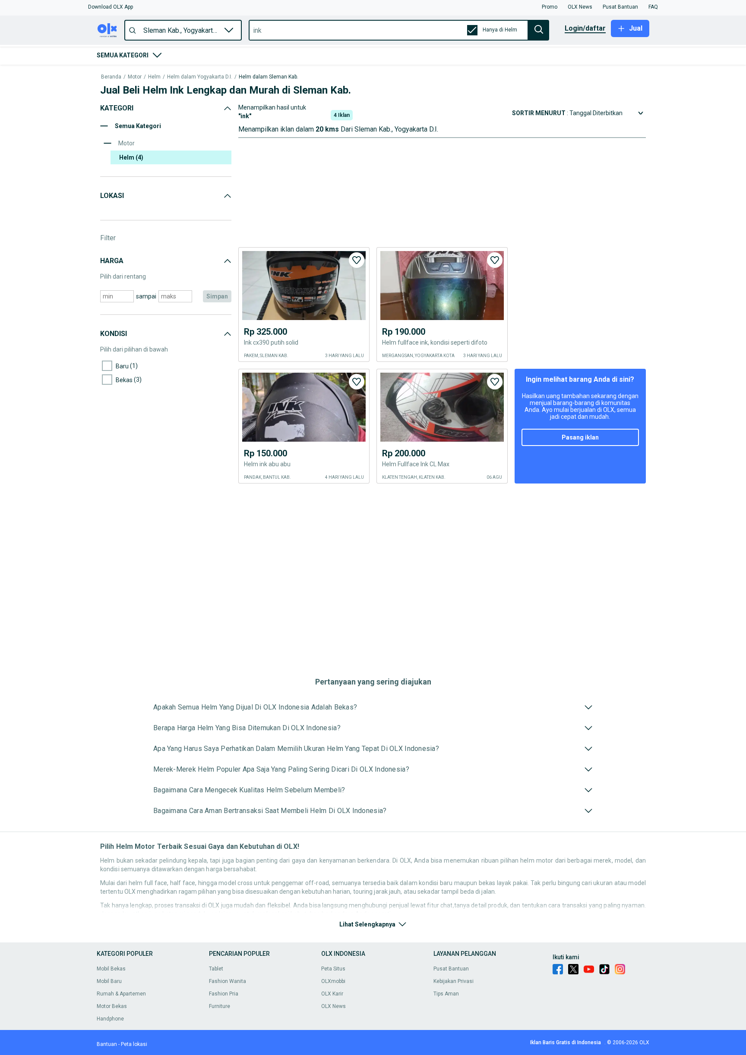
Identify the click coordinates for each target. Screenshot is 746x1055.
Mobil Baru (109, 981)
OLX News (333, 1006)
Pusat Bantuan (451, 969)
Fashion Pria (223, 994)
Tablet (216, 969)
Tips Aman (446, 994)
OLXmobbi (333, 981)
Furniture (219, 1006)
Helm (154, 77)
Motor (135, 77)
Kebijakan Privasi (453, 981)
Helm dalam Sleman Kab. (268, 77)
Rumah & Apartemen (121, 994)
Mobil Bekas (111, 969)
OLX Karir (332, 994)
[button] (110, 6)
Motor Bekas (112, 1006)
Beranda (111, 77)
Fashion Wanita (227, 981)
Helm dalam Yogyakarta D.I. (199, 77)
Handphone (110, 1019)
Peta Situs (333, 969)
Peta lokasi (134, 1044)
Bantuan (107, 1044)
